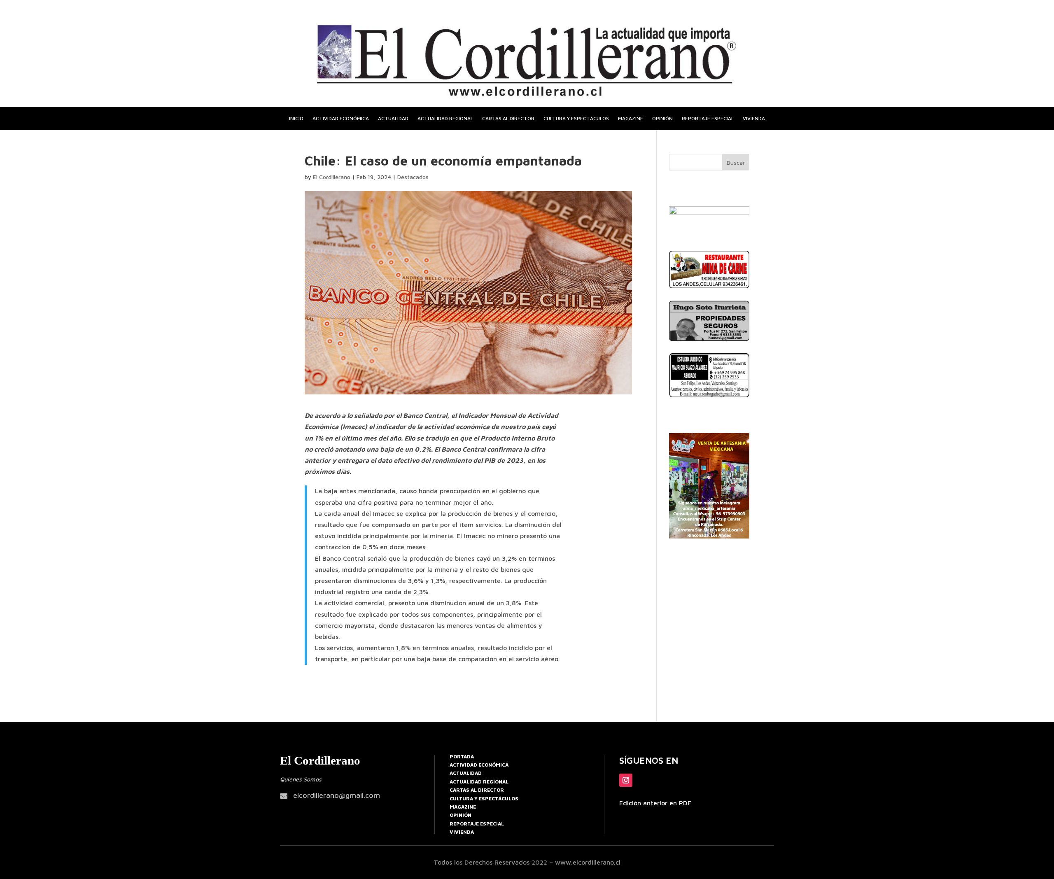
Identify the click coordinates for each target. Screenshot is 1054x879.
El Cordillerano (331, 176)
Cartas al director (508, 118)
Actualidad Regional (479, 782)
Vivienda (754, 118)
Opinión (662, 118)
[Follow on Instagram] (625, 780)
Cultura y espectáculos (576, 118)
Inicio (296, 118)
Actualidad (393, 118)
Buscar (736, 162)
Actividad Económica (479, 765)
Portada (462, 756)
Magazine (630, 118)
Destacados (413, 176)
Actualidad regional (445, 118)
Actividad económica (340, 118)
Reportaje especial (708, 118)
